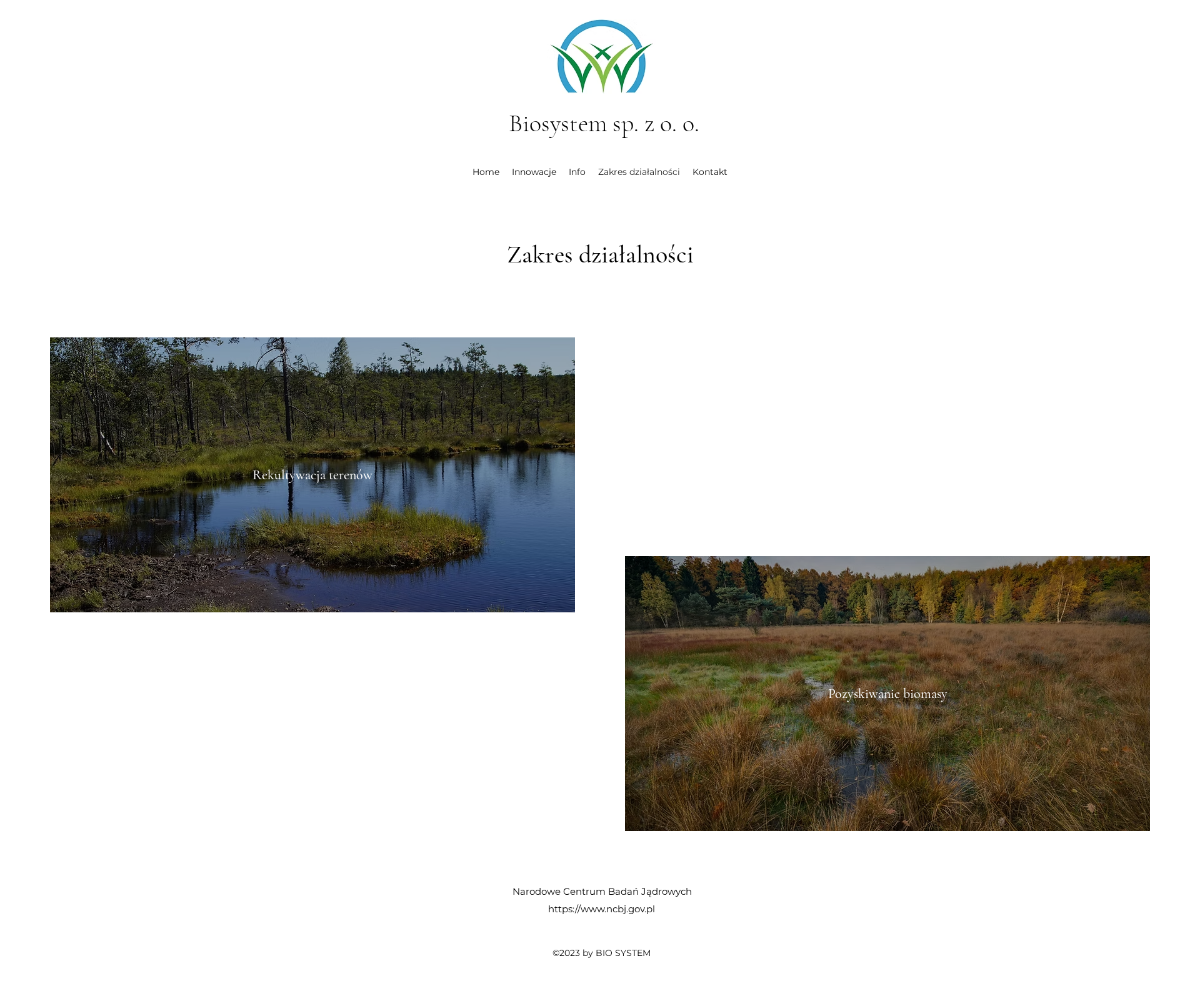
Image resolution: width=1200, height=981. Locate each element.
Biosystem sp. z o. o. (604, 123)
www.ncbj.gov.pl (618, 909)
